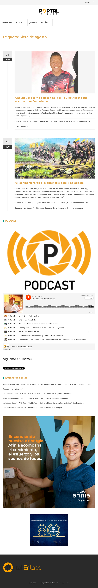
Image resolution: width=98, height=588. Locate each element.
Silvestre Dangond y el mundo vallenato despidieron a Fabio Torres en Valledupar (35, 398)
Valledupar (83, 121)
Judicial (33, 22)
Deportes (21, 22)
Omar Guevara (59, 121)
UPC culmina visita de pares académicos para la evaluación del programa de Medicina (37, 394)
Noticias (48, 121)
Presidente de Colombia (42, 208)
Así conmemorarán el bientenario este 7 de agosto (49, 182)
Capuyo (42, 121)
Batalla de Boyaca (48, 203)
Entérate (46, 22)
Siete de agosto (71, 121)
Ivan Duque (27, 208)
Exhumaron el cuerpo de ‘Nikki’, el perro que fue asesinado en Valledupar (32, 407)
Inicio (87, 2)
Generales (7, 22)
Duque (70, 203)
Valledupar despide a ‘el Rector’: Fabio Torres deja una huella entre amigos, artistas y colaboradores (43, 403)
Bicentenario (61, 203)
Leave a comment (21, 127)
